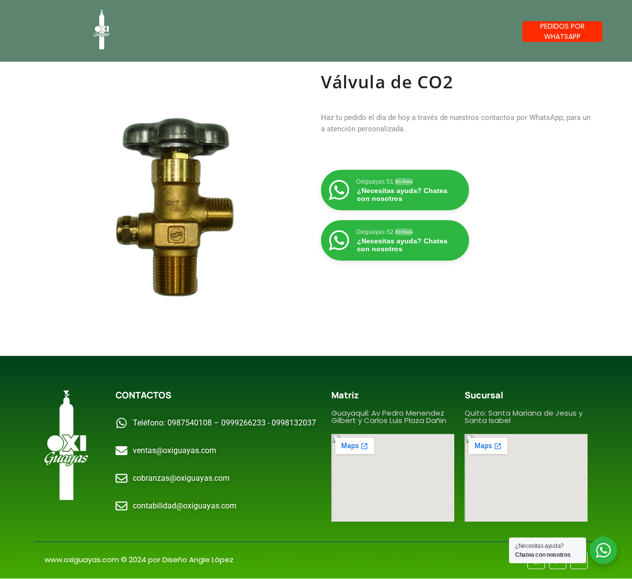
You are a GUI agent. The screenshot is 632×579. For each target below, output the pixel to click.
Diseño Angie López (198, 559)
